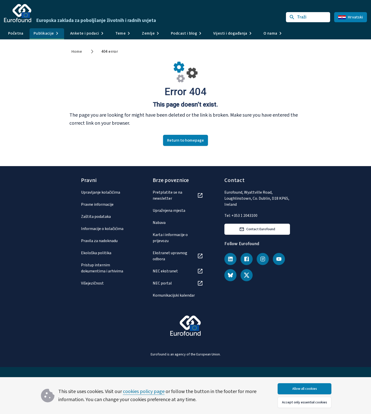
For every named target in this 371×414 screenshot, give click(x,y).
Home (76, 51)
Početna (15, 33)
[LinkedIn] (230, 259)
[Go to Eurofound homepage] (17, 13)
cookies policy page (144, 391)
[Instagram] (263, 259)
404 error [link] (109, 51)
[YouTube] (279, 259)
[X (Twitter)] (247, 275)
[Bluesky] (230, 275)
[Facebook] (247, 259)
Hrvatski (355, 17)
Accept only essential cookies (304, 402)
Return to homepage (185, 140)
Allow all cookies (304, 388)
